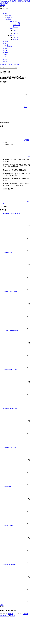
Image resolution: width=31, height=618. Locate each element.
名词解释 (15, 39)
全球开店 (5, 41)
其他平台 (15, 33)
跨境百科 (12, 35)
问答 (4, 56)
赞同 (6, 188)
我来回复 (26, 140)
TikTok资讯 (9, 17)
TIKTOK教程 (16, 25)
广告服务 (5, 45)
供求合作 (5, 50)
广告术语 (15, 37)
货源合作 (5, 43)
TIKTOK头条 (13, 21)
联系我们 (12, 616)
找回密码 (16, 64)
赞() (2, 605)
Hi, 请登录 (3, 64)
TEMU (14, 30)
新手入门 (15, 27)
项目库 (5, 48)
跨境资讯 (5, 13)
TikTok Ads (9, 46)
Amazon (15, 31)
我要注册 (9, 64)
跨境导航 (5, 52)
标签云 (5, 59)
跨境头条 (8, 19)
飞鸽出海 (10, 614)
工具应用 (5, 54)
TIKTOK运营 (16, 23)
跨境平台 (12, 28)
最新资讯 (8, 15)
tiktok (25, 107)
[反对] (9, 189)
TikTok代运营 (7, 61)
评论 (28, 156)
